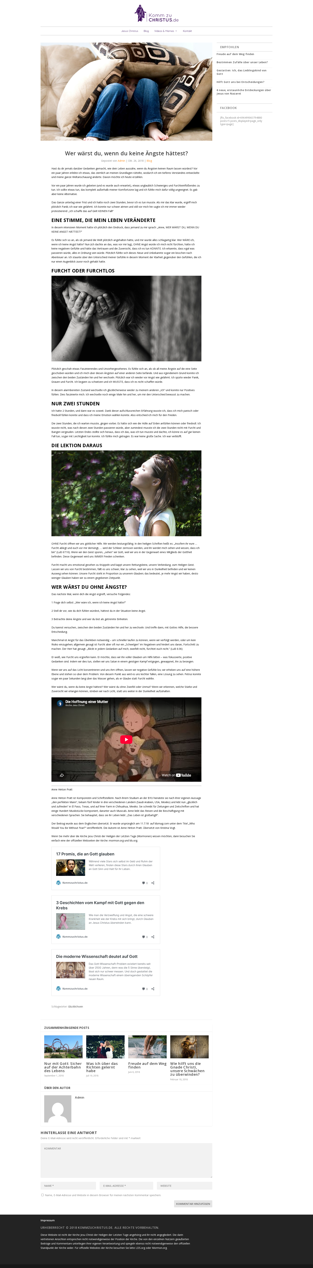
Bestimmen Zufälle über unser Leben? (242, 62)
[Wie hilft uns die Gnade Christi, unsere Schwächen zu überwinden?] (189, 1046)
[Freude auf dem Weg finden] (147, 1046)
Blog (146, 31)
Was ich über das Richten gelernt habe (102, 1067)
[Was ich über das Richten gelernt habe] (105, 1046)
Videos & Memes (164, 31)
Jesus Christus (129, 31)
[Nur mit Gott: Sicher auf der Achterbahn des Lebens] (63, 1046)
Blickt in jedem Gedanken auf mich (108, 648)
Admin (121, 160)
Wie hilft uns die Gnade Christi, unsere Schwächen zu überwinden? (187, 1069)
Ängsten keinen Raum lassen (164, 168)
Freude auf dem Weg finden (147, 1065)
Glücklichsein (75, 1006)
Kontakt (187, 31)
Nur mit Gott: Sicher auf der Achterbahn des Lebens (63, 1067)
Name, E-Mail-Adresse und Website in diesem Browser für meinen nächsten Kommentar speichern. (103, 1195)
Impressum (48, 1220)
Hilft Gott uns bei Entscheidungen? (240, 82)
